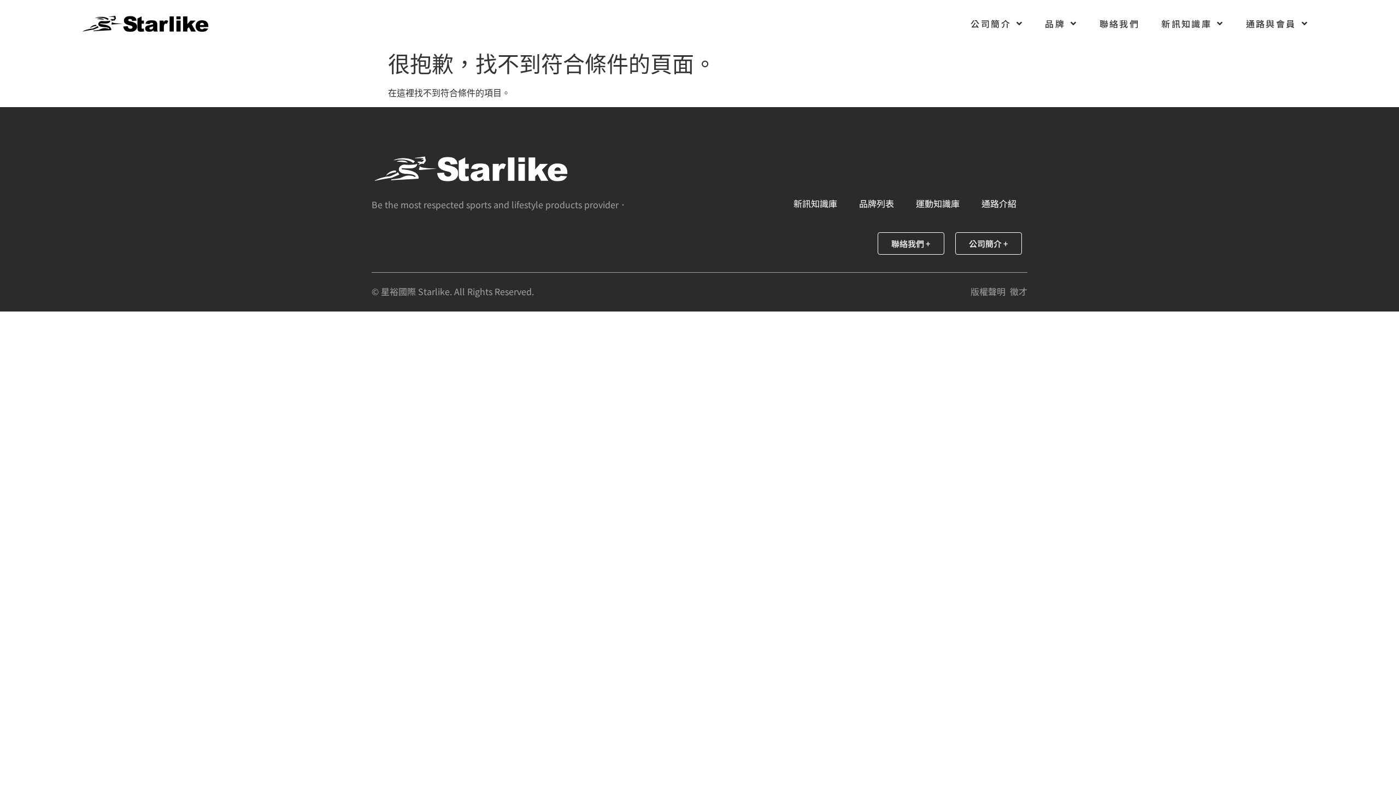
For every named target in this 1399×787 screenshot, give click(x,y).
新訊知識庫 (1186, 23)
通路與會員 (1271, 23)
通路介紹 (998, 203)
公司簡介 (991, 23)
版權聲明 (988, 291)
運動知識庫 (938, 203)
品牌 (1055, 23)
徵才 (1018, 291)
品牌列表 (876, 203)
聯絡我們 (1120, 23)
